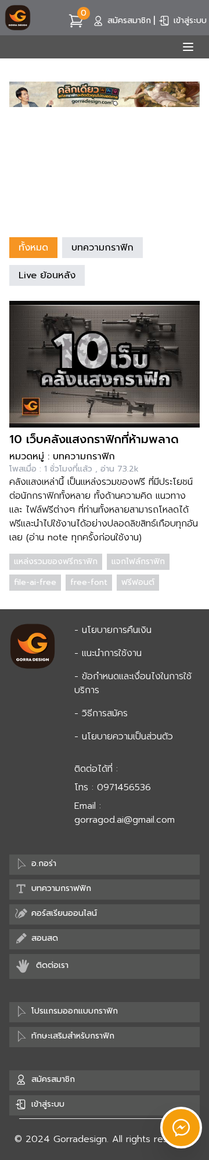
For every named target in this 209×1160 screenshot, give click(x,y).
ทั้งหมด (33, 248)
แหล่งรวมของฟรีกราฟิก (56, 561)
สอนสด (44, 938)
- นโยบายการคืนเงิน (113, 630)
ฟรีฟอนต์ (137, 582)
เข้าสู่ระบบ (190, 20)
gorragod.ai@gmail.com (124, 820)
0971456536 (124, 787)
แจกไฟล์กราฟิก (138, 561)
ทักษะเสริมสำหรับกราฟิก (72, 1036)
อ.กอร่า (43, 863)
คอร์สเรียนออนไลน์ (64, 913)
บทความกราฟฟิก (61, 888)
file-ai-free (35, 582)
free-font (88, 582)
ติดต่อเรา (52, 965)
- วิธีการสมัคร (101, 713)
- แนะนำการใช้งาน (108, 653)
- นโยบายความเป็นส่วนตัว (123, 736)
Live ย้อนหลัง (47, 275)
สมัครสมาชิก (129, 20)
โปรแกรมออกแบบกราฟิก (74, 1011)
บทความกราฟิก (102, 248)
